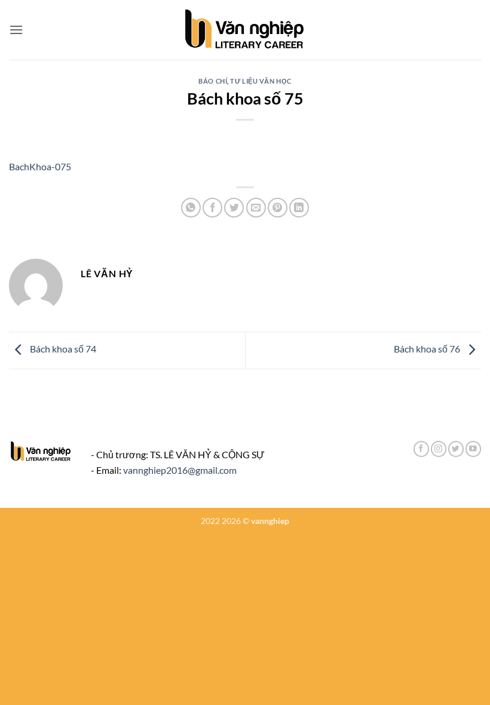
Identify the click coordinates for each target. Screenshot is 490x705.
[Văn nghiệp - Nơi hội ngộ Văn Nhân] (245, 29)
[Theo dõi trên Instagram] (438, 449)
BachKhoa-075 (40, 166)
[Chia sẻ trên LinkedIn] (299, 207)
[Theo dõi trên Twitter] (456, 449)
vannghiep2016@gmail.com (180, 470)
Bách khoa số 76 (428, 349)
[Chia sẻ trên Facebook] (212, 207)
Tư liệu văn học (260, 81)
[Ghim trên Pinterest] (277, 207)
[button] (16, 29)
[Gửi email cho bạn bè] (256, 207)
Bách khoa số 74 (62, 349)
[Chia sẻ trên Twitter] (234, 207)
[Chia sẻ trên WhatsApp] (191, 207)
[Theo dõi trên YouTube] (473, 449)
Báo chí (212, 81)
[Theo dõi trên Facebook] (421, 449)
